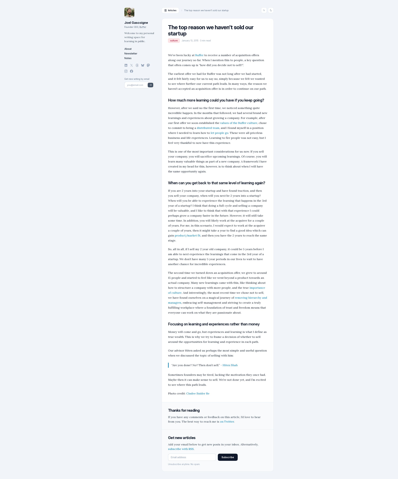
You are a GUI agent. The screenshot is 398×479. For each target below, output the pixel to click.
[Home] (139, 12)
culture (174, 40)
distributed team (208, 128)
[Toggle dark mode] (271, 10)
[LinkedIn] (125, 65)
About (128, 48)
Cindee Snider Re (197, 393)
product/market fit (187, 235)
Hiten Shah (230, 365)
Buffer (142, 27)
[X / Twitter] (131, 65)
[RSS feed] (264, 10)
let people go (219, 133)
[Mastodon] (148, 65)
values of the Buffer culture (238, 123)
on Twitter (227, 421)
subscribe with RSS (181, 449)
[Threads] (137, 65)
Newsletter (130, 53)
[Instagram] (125, 71)
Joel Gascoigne (136, 23)
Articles (172, 10)
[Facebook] (131, 71)
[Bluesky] (142, 65)
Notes (127, 58)
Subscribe (228, 457)
